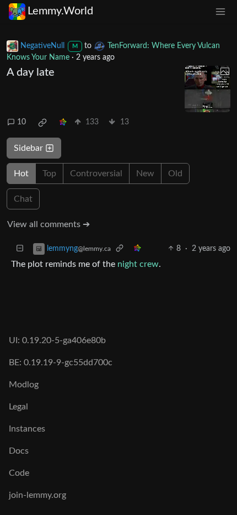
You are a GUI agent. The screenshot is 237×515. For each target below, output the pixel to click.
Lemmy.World (60, 11)
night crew (138, 264)
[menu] (220, 11)
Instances (27, 428)
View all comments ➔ (48, 224)
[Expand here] (208, 89)
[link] (42, 122)
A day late (31, 72)
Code (19, 473)
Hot (21, 173)
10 (21, 122)
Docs (19, 450)
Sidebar (28, 148)
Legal (18, 406)
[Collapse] (20, 249)
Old (175, 173)
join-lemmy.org (37, 495)
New (145, 173)
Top (49, 173)
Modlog (24, 384)
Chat (23, 199)
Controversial (96, 173)
